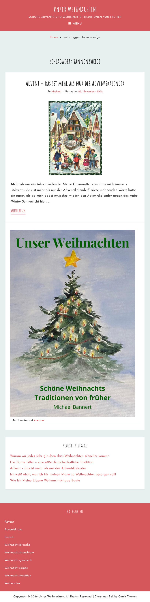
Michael (56, 91)
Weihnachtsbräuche (17, 544)
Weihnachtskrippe (16, 568)
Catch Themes (127, 596)
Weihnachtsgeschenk (18, 560)
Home (54, 37)
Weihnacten (12, 583)
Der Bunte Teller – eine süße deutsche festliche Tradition (51, 462)
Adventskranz (13, 529)
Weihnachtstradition (18, 575)
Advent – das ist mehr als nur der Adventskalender (75, 83)
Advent (9, 521)
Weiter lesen (18, 211)
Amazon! (39, 420)
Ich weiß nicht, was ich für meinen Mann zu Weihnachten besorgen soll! (63, 474)
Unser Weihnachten (75, 9)
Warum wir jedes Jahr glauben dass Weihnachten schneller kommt (59, 456)
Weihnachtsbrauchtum (19, 552)
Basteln (9, 537)
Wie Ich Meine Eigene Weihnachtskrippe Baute (45, 480)
